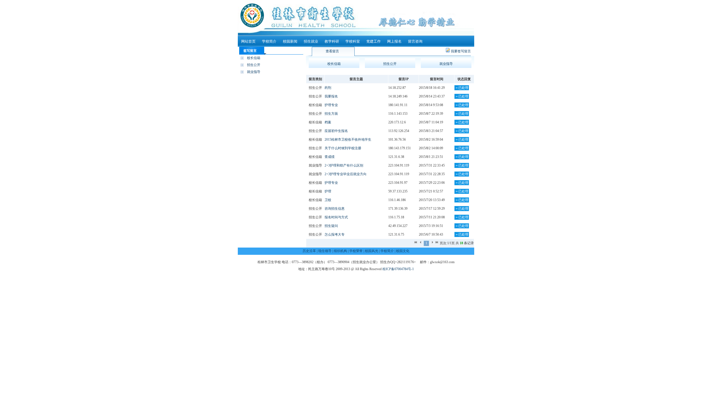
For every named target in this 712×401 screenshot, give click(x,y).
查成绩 (330, 157)
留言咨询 (415, 41)
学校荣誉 (356, 251)
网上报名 (394, 41)
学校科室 (352, 41)
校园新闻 (290, 41)
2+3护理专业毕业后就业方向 (346, 174)
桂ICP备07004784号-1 (398, 269)
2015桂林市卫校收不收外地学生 (348, 139)
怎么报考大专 (335, 234)
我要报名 (331, 96)
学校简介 (269, 41)
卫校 (328, 200)
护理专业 (331, 105)
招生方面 (331, 114)
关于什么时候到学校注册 (343, 148)
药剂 (328, 88)
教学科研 (332, 41)
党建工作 (373, 41)
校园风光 (371, 251)
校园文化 (402, 251)
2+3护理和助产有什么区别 (344, 165)
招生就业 (311, 41)
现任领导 (325, 251)
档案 (328, 122)
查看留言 (332, 51)
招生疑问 (331, 226)
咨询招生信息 (335, 209)
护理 (328, 191)
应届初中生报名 (336, 131)
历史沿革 (309, 251)
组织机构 (340, 251)
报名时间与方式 (336, 217)
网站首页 (248, 41)
